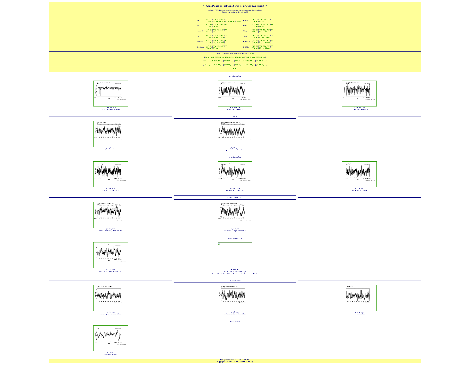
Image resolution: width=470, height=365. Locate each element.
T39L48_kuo (239, 57)
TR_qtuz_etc (230, 21)
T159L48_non (250, 65)
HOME (235, 69)
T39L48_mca (250, 57)
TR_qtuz (222, 21)
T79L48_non (239, 65)
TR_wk (215, 21)
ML (218, 19)
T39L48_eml (209, 57)
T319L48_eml (261, 61)
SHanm (267, 32)
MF (222, 19)
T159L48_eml (250, 61)
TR (214, 19)
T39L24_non (208, 65)
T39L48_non (260, 57)
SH (211, 19)
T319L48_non (261, 65)
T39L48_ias (219, 57)
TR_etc (208, 21)
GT (207, 19)
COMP (239, 21)
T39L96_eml (229, 61)
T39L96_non (229, 65)
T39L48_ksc (229, 57)
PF (226, 19)
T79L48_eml (239, 61)
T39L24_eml (208, 61)
